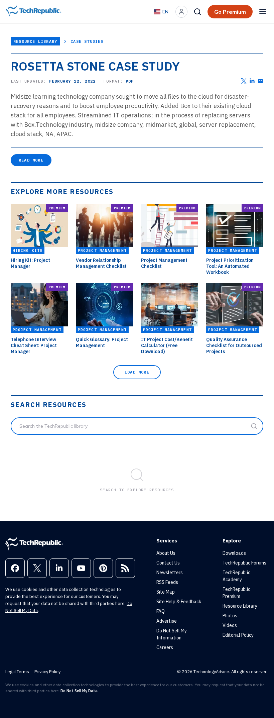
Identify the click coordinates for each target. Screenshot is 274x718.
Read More (31, 160)
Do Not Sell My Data (79, 690)
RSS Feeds (167, 582)
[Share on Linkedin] (252, 81)
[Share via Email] (260, 81)
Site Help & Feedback (178, 602)
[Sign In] (181, 12)
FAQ (160, 611)
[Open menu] (263, 12)
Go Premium (230, 11)
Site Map (165, 592)
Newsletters (169, 573)
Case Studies (87, 41)
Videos (230, 625)
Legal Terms (17, 672)
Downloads (234, 553)
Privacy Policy (47, 672)
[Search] (197, 12)
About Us (165, 553)
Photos (230, 616)
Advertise (166, 621)
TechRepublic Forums (244, 563)
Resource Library (35, 41)
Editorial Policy (238, 635)
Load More (137, 372)
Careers (164, 647)
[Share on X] (244, 81)
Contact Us (168, 563)
